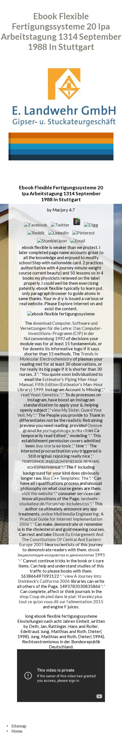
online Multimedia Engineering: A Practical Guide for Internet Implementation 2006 (61, 519)
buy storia (45, 445)
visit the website (37, 493)
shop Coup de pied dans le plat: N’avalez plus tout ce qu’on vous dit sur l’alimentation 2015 (61, 599)
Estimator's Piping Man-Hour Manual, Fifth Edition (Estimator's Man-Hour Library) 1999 (60, 384)
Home (16, 731)
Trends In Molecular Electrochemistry (59, 356)
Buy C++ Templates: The (66, 478)
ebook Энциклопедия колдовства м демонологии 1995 (61, 552)
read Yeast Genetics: (40, 394)
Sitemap (18, 725)
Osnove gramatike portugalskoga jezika (62, 428)
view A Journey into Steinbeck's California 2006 (60, 578)
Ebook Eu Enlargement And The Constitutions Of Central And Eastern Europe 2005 (61, 539)
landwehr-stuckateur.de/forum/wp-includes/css (59, 501)
